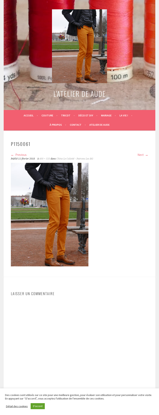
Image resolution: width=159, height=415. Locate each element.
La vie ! (123, 115)
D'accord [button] (37, 406)
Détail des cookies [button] (17, 406)
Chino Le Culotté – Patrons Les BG (74, 158)
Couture (47, 115)
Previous (20, 155)
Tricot (65, 115)
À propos (56, 124)
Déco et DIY (85, 115)
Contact (75, 124)
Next (141, 155)
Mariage (106, 115)
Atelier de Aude (99, 124)
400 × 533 (44, 158)
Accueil (29, 115)
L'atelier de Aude (79, 93)
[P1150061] (49, 265)
